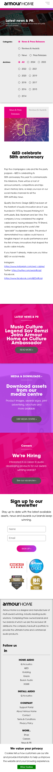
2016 (24, 89)
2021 (35, 69)
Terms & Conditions (26, 719)
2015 (35, 89)
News (24, 55)
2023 (43, 62)
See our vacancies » (26, 481)
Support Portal (26, 708)
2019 (35, 76)
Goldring (26, 672)
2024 (33, 62)
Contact (26, 715)
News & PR (26, 743)
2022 (24, 69)
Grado (26, 676)
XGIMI (26, 684)
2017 (35, 83)
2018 (24, 83)
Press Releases (39, 55)
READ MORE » (26, 350)
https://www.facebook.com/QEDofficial (23, 279)
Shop (26, 735)
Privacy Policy (26, 723)
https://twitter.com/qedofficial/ (27, 271)
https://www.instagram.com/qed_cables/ (24, 267)
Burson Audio (26, 680)
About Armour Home (26, 711)
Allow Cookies (26, 767)
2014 (24, 96)
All (23, 62)
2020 (24, 76)
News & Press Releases (15, 112)
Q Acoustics (26, 664)
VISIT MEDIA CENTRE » (26, 419)
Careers (26, 739)
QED (26, 668)
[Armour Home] (19, 6)
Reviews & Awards (37, 110)
